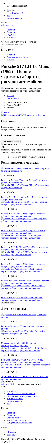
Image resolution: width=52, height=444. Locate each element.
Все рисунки (13, 98)
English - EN (18, 13)
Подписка (11, 34)
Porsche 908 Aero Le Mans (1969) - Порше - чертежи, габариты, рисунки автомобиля (25, 282)
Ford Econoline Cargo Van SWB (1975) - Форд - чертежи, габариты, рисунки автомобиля (23, 361)
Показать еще (8, 303)
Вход (9, 15)
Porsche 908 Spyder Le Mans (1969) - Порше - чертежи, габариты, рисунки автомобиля (22, 298)
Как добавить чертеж (17, 420)
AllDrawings (6, 25)
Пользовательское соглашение (21, 393)
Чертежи (11, 30)
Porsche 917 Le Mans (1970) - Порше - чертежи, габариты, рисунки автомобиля (23, 265)
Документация (14, 418)
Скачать (5, 112)
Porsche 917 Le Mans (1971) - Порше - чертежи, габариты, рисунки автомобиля (23, 215)
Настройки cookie (15, 398)
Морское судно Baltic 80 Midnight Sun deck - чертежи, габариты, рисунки (21, 344)
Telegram (11, 434)
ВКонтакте (12, 432)
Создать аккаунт (14, 18)
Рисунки (11, 32)
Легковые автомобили (17, 57)
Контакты (11, 37)
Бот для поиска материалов (19, 422)
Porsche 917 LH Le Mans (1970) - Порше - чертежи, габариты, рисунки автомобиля (25, 248)
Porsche (10, 59)
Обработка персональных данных (23, 396)
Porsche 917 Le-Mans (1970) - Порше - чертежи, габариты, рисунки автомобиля (23, 231)
